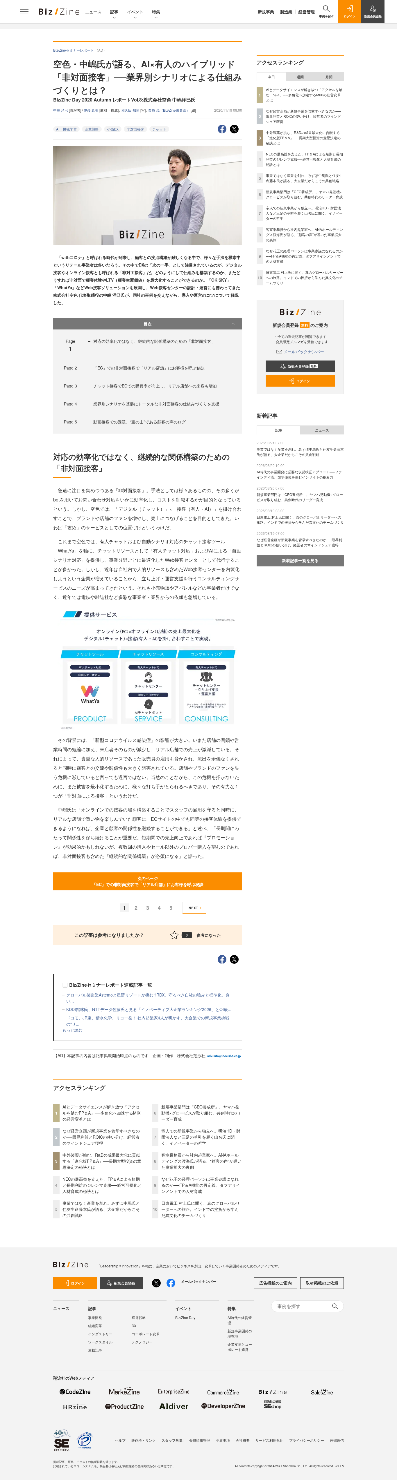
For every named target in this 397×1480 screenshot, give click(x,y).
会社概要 (243, 1440)
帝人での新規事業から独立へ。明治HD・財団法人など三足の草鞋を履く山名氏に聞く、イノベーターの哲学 (200, 1137)
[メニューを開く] (24, 11)
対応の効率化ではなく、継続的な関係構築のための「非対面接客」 (154, 341)
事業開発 (95, 1317)
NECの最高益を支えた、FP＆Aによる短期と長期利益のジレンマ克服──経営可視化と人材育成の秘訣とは (102, 1185)
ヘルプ (120, 1440)
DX (134, 1325)
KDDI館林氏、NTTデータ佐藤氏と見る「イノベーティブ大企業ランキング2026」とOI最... (148, 1009)
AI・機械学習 (66, 128)
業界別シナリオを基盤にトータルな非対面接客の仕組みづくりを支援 (156, 404)
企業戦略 (92, 128)
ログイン (303, 380)
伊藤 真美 (91, 110)
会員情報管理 (199, 1440)
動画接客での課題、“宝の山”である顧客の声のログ (139, 422)
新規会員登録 (302, 366)
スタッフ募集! (172, 1440)
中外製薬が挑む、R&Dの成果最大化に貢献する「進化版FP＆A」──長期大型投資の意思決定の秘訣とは (101, 1161)
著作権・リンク (143, 1440)
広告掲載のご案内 (275, 1283)
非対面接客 (135, 128)
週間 (300, 76)
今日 (271, 76)
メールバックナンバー (303, 351)
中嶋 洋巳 (61, 110)
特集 (156, 12)
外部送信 (337, 1440)
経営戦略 (139, 1317)
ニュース (93, 12)
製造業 (286, 12)
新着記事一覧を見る (300, 560)
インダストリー (100, 1333)
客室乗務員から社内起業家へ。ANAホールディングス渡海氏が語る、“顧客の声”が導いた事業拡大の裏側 (201, 1161)
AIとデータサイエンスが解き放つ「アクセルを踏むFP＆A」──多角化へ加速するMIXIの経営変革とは (102, 1113)
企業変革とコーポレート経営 (240, 1347)
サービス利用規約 (269, 1440)
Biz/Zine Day (185, 1317)
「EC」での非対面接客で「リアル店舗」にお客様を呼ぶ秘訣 (149, 368)
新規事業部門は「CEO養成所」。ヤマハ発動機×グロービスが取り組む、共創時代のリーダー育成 (201, 1113)
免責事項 (223, 1440)
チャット (159, 128)
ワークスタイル (100, 1341)
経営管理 (306, 12)
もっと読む (72, 1030)
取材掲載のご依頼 (322, 1283)
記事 (114, 12)
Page (70, 368)
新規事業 (266, 12)
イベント (135, 12)
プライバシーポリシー (306, 1440)
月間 (329, 76)
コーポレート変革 (146, 1333)
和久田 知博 (130, 110)
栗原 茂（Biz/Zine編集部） (169, 110)
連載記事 (95, 1349)
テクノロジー (142, 1341)
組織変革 (95, 1325)
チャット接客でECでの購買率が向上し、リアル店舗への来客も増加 (155, 386)
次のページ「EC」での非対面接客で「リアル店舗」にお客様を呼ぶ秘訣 (147, 881)
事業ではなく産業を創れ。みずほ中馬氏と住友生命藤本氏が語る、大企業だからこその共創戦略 (101, 1209)
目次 (148, 324)
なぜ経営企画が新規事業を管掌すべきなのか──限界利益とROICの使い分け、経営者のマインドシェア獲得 (101, 1137)
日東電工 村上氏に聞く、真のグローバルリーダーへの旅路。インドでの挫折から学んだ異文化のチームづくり (200, 1209)
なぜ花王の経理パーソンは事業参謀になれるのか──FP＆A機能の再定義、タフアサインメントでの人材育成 (200, 1185)
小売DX (113, 128)
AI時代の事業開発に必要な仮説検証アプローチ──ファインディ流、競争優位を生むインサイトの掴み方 (299, 474)
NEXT (193, 907)
